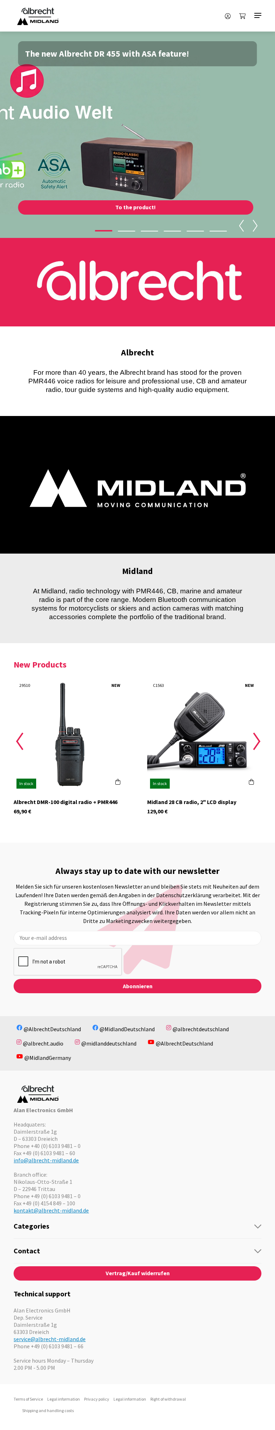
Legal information (63, 1399)
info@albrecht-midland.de (46, 1160)
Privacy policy (96, 1399)
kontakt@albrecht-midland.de (51, 1210)
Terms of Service (28, 1399)
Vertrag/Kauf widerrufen (138, 1273)
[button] (103, 230)
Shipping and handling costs (48, 1410)
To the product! (135, 207)
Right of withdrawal (168, 1399)
